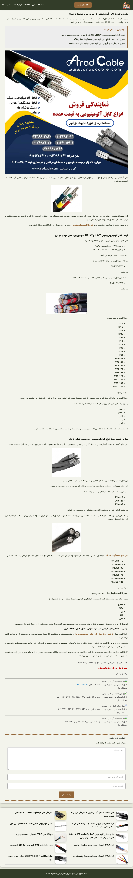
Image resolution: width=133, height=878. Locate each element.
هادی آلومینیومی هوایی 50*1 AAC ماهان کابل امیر (31, 823)
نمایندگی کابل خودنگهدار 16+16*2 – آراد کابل (33, 812)
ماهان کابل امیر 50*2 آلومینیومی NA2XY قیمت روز (31, 845)
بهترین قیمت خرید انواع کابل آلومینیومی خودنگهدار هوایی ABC (99, 39)
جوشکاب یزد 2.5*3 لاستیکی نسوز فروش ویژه (34, 834)
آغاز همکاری (83, 5)
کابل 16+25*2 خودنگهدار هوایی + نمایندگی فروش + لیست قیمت (92, 814)
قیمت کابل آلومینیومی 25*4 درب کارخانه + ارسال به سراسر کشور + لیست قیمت (93, 825)
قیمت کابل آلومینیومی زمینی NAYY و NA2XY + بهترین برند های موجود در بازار (93, 35)
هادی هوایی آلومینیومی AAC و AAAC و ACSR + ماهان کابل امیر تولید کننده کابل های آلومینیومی (91, 836)
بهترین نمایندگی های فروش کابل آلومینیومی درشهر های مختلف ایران (97, 43)
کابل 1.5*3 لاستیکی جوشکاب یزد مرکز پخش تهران (93, 856)
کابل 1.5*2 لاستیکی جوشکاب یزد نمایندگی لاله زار (94, 845)
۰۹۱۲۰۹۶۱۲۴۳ (82, 684)
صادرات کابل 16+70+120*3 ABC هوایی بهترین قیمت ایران (30, 858)
